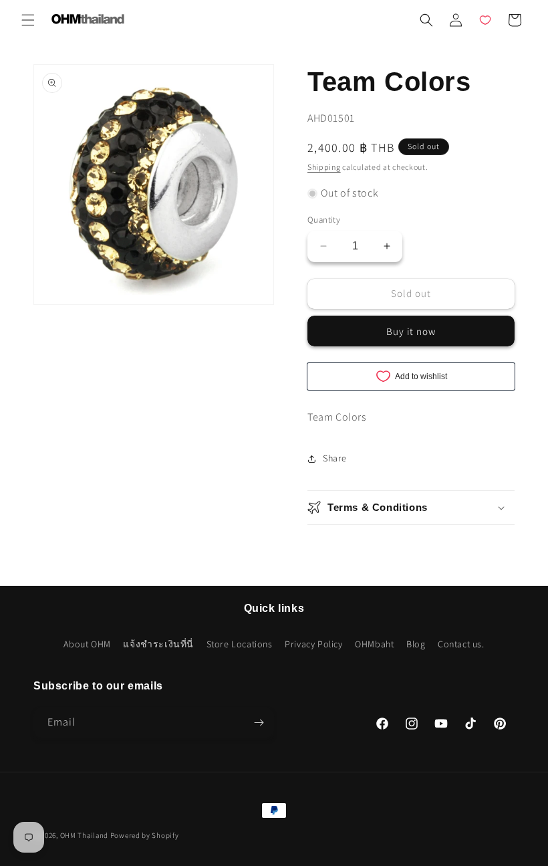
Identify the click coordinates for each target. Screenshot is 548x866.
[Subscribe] (258, 722)
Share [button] (335, 458)
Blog (415, 644)
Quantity (323, 219)
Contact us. (461, 644)
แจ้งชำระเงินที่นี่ (158, 644)
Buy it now (411, 331)
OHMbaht (374, 644)
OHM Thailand (84, 835)
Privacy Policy (313, 644)
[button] (28, 20)
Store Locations (240, 644)
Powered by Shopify (144, 835)
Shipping (324, 167)
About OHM (86, 644)
